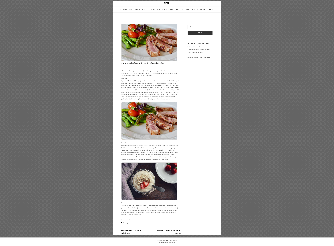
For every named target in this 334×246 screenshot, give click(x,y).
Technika (195, 9)
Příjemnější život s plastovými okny (199, 57)
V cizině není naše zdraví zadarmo (199, 49)
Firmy (158, 9)
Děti (130, 9)
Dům (143, 9)
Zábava (210, 9)
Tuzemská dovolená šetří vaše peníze (200, 55)
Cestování (123, 9)
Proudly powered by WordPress (167, 240)
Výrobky (203, 9)
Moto (178, 9)
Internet (165, 9)
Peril (167, 3)
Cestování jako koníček (195, 52)
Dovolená (137, 9)
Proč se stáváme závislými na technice (169, 232)
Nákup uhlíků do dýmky (195, 47)
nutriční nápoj (169, 152)
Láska (172, 9)
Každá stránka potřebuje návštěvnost (130, 232)
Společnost (186, 9)
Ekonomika (151, 9)
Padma (162, 242)
